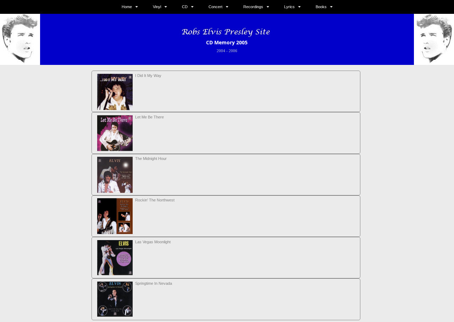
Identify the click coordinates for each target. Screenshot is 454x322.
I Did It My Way (148, 75)
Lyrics (289, 7)
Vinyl (157, 7)
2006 (233, 51)
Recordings (253, 7)
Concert (215, 7)
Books (321, 7)
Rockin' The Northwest (155, 200)
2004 (221, 51)
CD (185, 7)
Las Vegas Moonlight (153, 242)
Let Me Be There (149, 117)
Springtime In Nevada (153, 283)
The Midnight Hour (151, 158)
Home (127, 7)
